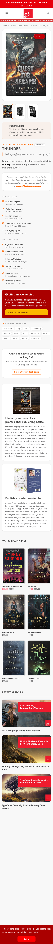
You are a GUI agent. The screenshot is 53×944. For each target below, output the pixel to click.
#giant (6, 338)
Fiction (34, 25)
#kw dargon (8, 328)
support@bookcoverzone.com (28, 186)
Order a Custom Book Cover (26, 372)
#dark (16, 333)
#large (15, 338)
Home (4, 25)
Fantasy (42, 25)
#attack (45, 333)
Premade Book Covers (19, 25)
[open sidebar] (6, 13)
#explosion (35, 333)
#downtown (36, 338)
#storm (24, 338)
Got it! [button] (26, 939)
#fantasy (7, 333)
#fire (24, 333)
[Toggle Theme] (48, 13)
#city (18, 328)
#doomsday (37, 328)
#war (26, 328)
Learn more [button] (33, 932)
